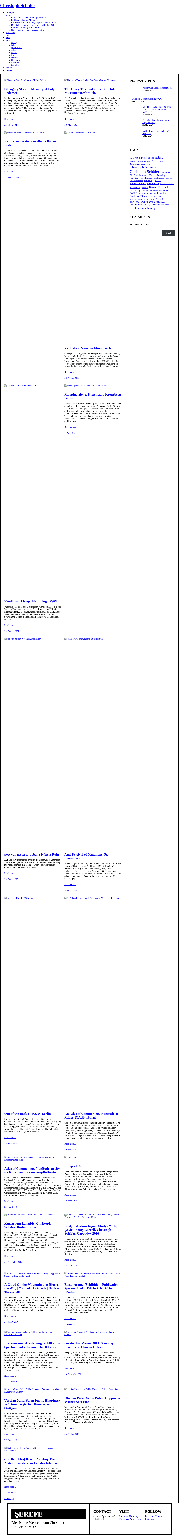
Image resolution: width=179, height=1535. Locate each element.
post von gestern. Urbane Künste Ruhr (31, 854)
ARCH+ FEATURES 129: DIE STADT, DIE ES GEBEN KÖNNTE (156, 109)
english (9, 67)
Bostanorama (135, 164)
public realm (16, 47)
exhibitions (10, 32)
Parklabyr (124, 1519)
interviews (15, 65)
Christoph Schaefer (144, 167)
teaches (14, 57)
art (132, 157)
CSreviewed (16, 60)
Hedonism (158, 181)
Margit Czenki (141, 190)
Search (168, 233)
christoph (10, 12)
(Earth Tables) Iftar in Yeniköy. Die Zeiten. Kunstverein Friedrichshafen (30, 1461)
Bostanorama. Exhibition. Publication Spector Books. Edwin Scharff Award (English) (91, 1288)
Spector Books (161, 199)
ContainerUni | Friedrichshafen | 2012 (27, 30)
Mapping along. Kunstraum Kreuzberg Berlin (92, 396)
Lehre (132, 191)
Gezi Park (169, 178)
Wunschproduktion (160, 204)
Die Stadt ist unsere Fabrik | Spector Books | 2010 (33, 25)
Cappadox (145, 164)
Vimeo (158, 1516)
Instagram (150, 1519)
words (8, 40)
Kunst (153, 187)
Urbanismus (160, 202)
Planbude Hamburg (128, 1516)
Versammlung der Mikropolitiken (157, 88)
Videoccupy (147, 205)
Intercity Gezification (167, 184)
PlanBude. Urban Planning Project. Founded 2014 (33, 22)
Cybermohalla (165, 172)
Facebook (150, 1516)
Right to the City (154, 196)
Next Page (9, 1498)
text (12, 55)
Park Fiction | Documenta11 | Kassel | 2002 (30, 17)
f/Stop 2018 (72, 1166)
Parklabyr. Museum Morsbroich (25, 20)
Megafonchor (153, 190)
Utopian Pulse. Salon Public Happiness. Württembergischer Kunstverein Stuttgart (32, 1404)
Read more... (10, 119)
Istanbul (145, 188)
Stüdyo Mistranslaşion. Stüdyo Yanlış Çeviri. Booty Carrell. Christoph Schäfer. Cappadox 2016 (90, 1229)
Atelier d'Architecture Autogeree (140, 161)
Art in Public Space (144, 157)
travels (14, 52)
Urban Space (136, 204)
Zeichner (135, 208)
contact (9, 70)
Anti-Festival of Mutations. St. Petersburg (86, 856)
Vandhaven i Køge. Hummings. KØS (30, 601)
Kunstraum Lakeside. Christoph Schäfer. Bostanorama (27, 1225)
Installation (153, 183)
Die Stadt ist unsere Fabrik (143, 175)
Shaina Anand (150, 199)
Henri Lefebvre (138, 183)
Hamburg (148, 180)
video (8, 37)
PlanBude (134, 193)
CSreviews (16, 62)
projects (9, 15)
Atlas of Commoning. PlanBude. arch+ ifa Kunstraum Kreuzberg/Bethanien (32, 1170)
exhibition (134, 178)
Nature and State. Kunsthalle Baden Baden (30, 143)
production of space (145, 193)
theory (14, 42)
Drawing (161, 175)
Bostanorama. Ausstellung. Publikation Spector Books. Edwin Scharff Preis (32, 1345)
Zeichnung (148, 208)
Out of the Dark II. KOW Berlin (27, 1113)
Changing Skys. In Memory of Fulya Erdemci (30, 91)
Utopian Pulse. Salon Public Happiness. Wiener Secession (92, 1400)
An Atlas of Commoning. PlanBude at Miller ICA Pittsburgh (91, 1115)
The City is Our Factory (142, 201)
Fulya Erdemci (146, 178)
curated (9, 35)
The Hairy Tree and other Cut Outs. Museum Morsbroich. (90, 91)
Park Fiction (163, 191)
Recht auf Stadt (138, 196)
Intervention (135, 187)
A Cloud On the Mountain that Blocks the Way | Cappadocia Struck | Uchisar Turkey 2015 (32, 1288)
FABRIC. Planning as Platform (25, 27)
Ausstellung (158, 160)
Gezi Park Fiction (136, 181)
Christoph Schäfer (17, 5)
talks (13, 45)
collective (15, 50)
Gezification (159, 178)
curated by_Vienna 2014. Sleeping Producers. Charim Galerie (88, 1345)
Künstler (164, 187)
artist (159, 157)
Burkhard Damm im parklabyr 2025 (148, 99)
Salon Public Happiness (137, 199)
